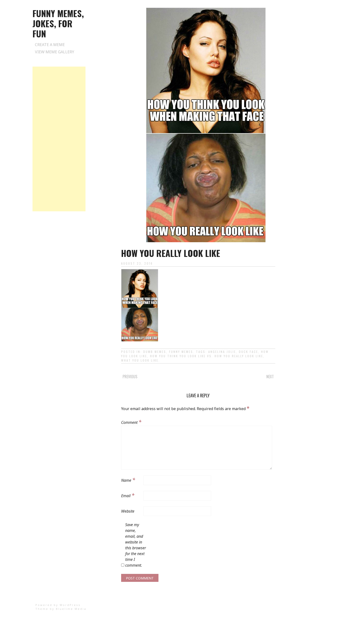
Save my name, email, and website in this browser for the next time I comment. (135, 545)
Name (128, 479)
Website (127, 511)
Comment (131, 421)
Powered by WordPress (58, 605)
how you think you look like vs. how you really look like (206, 356)
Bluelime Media (71, 609)
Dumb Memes (154, 352)
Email (127, 495)
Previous (130, 376)
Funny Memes (181, 352)
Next (270, 376)
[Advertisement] (59, 139)
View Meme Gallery (54, 52)
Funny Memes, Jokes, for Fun (58, 23)
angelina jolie (222, 352)
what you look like (139, 360)
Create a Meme (50, 44)
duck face (248, 352)
